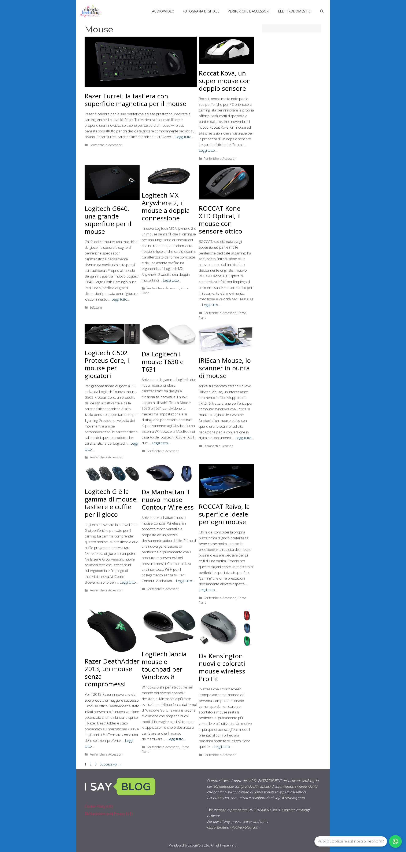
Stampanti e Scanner (218, 446)
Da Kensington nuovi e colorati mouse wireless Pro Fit (222, 667)
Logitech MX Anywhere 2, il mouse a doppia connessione (166, 206)
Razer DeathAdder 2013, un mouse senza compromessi (112, 672)
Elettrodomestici (295, 11)
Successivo (110, 764)
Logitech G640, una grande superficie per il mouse (108, 220)
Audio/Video (163, 11)
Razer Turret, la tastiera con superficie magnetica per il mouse (135, 100)
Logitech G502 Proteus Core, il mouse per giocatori (108, 364)
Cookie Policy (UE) (99, 806)
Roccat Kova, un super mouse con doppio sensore (225, 81)
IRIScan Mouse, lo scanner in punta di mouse (225, 368)
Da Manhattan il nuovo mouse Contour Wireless (168, 499)
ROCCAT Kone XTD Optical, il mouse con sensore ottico (220, 219)
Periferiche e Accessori (249, 11)
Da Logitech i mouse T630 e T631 (163, 362)
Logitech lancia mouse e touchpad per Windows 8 (164, 665)
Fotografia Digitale (201, 11)
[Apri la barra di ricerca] (322, 11)
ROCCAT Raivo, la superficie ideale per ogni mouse (224, 514)
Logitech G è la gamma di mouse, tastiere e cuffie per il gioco (111, 503)
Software (95, 307)
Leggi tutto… (184, 136)
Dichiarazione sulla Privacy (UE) (109, 813)
